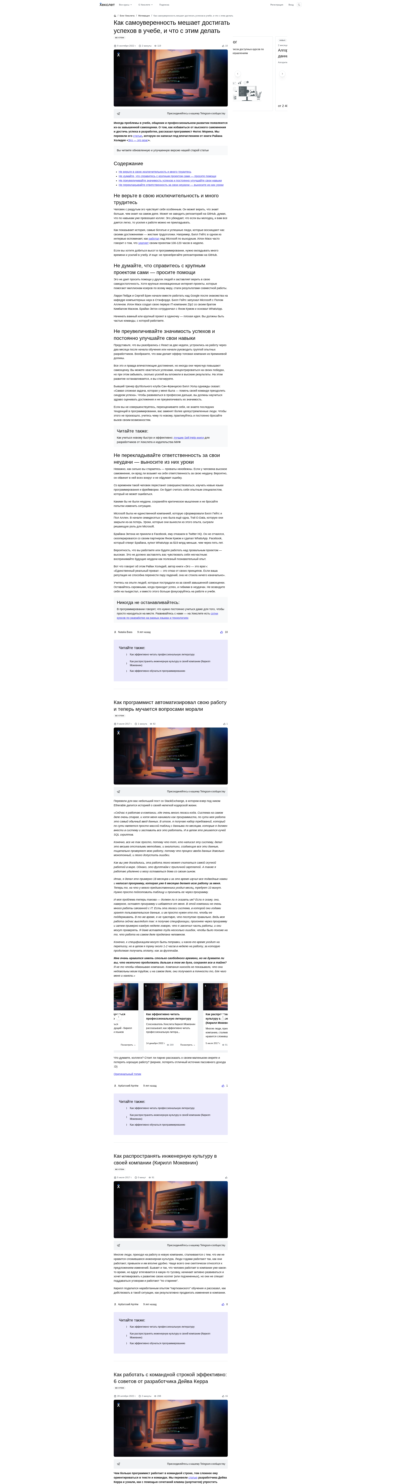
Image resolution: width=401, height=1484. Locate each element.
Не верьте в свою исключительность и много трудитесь (155, 171)
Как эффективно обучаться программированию (157, 671)
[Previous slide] (119, 1017)
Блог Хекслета (127, 16)
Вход (291, 4)
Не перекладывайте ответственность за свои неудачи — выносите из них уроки (171, 184)
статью (137, 135)
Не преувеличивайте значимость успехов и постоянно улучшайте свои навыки (170, 180)
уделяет (143, 243)
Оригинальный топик (127, 1074)
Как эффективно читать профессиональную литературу (162, 654)
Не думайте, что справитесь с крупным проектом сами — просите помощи (167, 176)
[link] (171, 113)
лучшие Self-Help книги (189, 437)
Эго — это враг (138, 140)
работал (154, 238)
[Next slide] (223, 1017)
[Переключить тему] (299, 5)
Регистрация (276, 4)
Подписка (164, 4)
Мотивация (144, 16)
